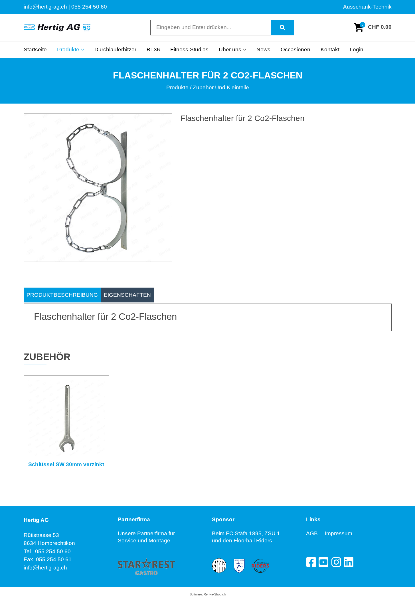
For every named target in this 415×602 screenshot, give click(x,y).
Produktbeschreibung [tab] (62, 295)
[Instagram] (336, 562)
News (263, 49)
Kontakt (330, 49)
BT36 (153, 49)
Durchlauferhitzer (115, 49)
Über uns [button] (230, 49)
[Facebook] (311, 562)
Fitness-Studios (189, 49)
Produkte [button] (68, 49)
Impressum (338, 533)
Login (356, 49)
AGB (315, 533)
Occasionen (295, 49)
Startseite (35, 49)
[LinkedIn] (348, 562)
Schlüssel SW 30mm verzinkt (66, 464)
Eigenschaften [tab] (127, 295)
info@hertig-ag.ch (45, 568)
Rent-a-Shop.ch (215, 594)
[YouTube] (323, 562)
